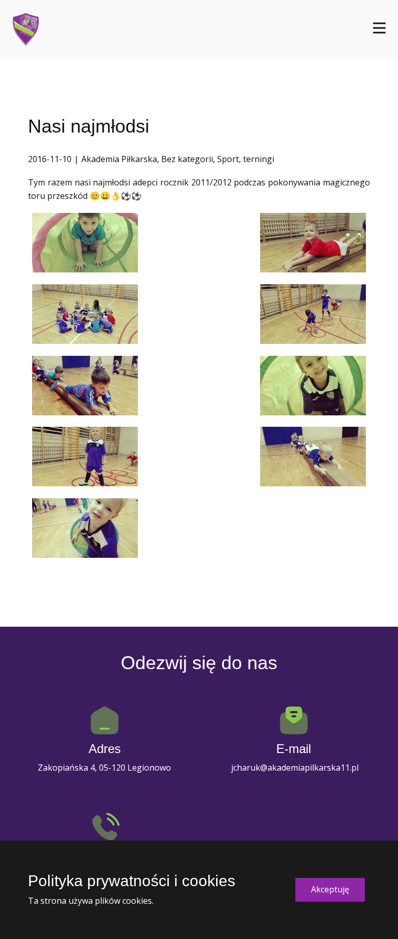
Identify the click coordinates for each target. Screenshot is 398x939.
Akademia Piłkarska (119, 159)
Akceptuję (330, 889)
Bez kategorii (187, 159)
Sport (228, 159)
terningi (258, 159)
